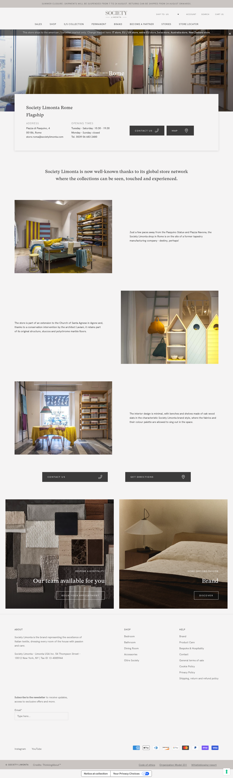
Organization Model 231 (173, 765)
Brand (118, 24)
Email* (18, 710)
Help (182, 629)
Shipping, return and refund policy (198, 678)
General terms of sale (191, 660)
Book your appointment (80, 595)
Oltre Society (131, 660)
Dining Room (131, 648)
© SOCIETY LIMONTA (17, 765)
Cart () (219, 14)
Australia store (179, 32)
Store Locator (188, 24)
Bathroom (130, 642)
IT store (116, 32)
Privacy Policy (187, 672)
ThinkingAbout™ (52, 765)
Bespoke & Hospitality (191, 648)
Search (205, 14)
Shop (127, 629)
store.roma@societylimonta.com (44, 136)
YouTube (37, 749)
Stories (166, 24)
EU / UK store (130, 32)
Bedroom (129, 636)
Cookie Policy (187, 666)
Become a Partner (142, 24)
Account (191, 14)
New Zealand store (199, 32)
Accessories (130, 654)
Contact (183, 654)
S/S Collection (74, 24)
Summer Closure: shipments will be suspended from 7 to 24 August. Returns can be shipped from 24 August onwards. (116, 4)
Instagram (20, 749)
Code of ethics (147, 765)
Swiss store (163, 32)
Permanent (99, 24)
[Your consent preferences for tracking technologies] (226, 771)
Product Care (187, 642)
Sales (38, 24)
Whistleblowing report (204, 765)
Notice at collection (96, 773)
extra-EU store (147, 32)
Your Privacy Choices (126, 773)
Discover (206, 595)
